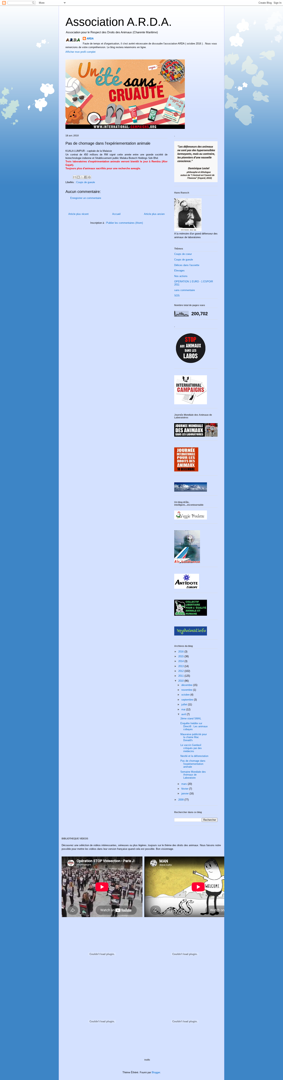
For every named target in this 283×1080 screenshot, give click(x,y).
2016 (181, 651)
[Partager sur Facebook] (86, 177)
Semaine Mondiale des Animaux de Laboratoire (193, 774)
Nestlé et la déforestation (194, 756)
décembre (187, 685)
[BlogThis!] (78, 177)
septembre (187, 699)
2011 (181, 675)
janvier (185, 793)
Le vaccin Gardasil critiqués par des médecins (191, 748)
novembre (187, 689)
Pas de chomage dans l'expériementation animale (192, 763)
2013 (181, 666)
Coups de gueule (85, 182)
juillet (184, 704)
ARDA (90, 38)
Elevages (179, 270)
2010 (181, 680)
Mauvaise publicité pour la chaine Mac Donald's (193, 737)
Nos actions (181, 276)
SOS (177, 295)
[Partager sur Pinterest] (89, 177)
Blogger (156, 1072)
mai (183, 709)
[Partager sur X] (82, 177)
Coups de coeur (183, 254)
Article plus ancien (154, 214)
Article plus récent (78, 214)
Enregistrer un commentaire (85, 198)
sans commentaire (184, 290)
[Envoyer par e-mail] (75, 177)
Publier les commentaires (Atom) (124, 222)
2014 (181, 661)
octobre (185, 694)
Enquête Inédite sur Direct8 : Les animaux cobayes (194, 726)
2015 (181, 656)
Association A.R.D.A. (118, 21)
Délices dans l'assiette (186, 265)
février (185, 788)
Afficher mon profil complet (80, 51)
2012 (181, 671)
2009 (181, 799)
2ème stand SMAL (190, 718)
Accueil (116, 214)
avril (184, 714)
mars (184, 783)
